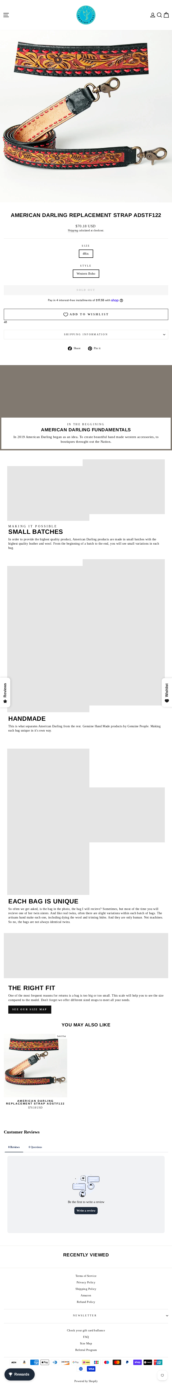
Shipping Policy (85, 1289)
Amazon (86, 1295)
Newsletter (85, 1315)
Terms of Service (86, 1276)
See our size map (29, 1009)
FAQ (86, 1337)
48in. (86, 253)
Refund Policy (86, 1302)
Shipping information (86, 334)
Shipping (73, 230)
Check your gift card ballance (86, 1330)
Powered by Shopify (86, 1381)
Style (86, 265)
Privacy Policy (86, 1282)
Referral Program (86, 1350)
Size (86, 245)
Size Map (86, 1343)
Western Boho (86, 273)
